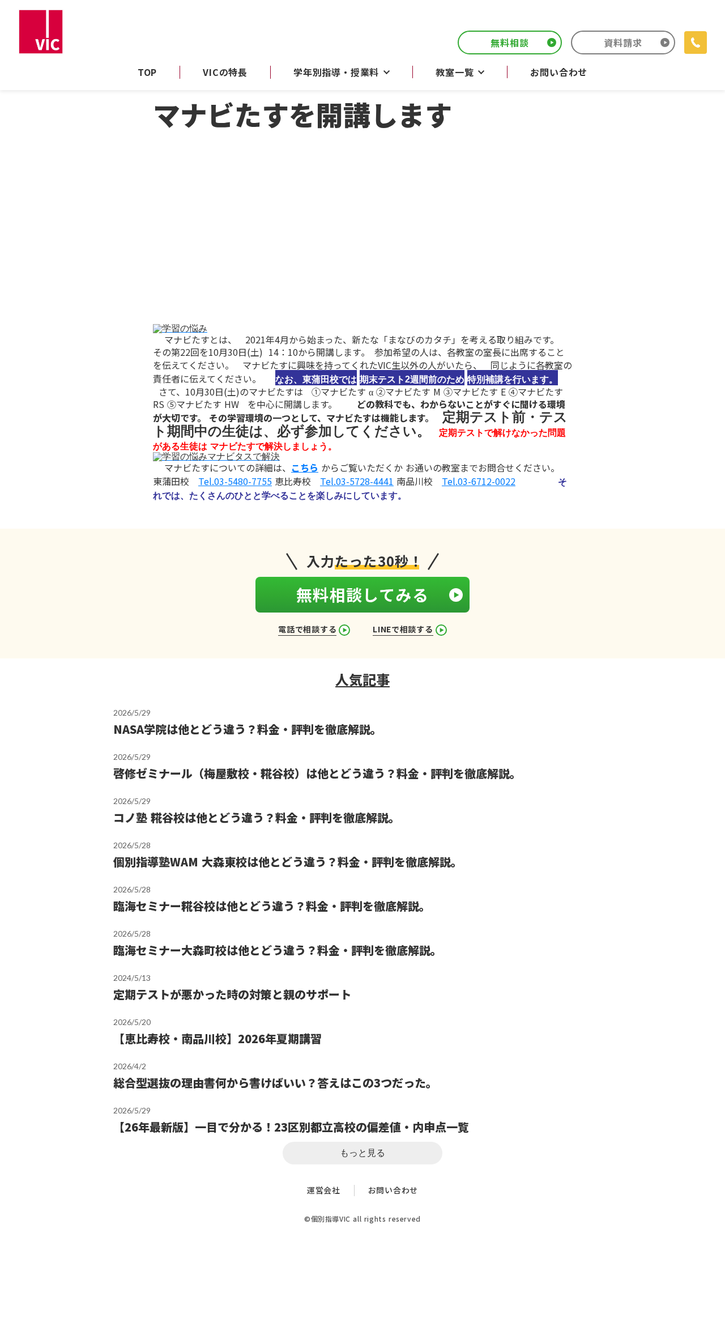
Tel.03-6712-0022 (478, 481)
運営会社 (323, 1190)
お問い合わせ (393, 1190)
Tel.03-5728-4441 (357, 481)
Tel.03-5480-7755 (235, 481)
